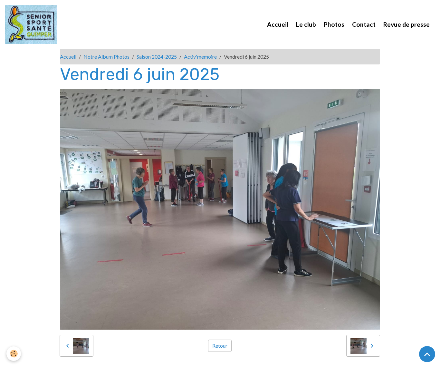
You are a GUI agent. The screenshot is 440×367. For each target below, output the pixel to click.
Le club (306, 24)
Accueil (277, 24)
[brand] (32, 24)
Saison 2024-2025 (157, 56)
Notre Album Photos (106, 56)
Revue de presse (406, 24)
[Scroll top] (427, 354)
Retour (219, 346)
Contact (364, 24)
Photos (334, 24)
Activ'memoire (200, 56)
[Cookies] (13, 353)
